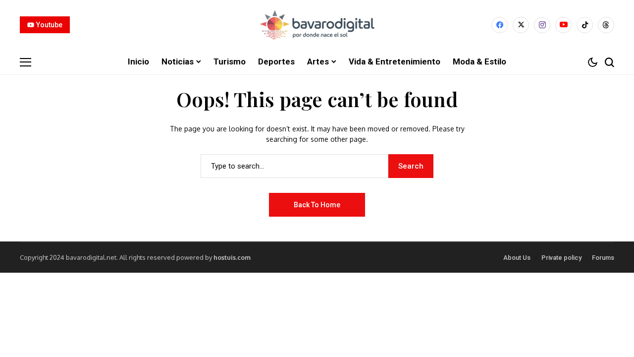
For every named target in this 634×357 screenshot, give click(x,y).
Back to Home (317, 205)
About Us (516, 257)
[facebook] (499, 25)
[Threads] (606, 25)
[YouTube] (563, 25)
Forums (603, 257)
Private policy (561, 257)
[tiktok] (585, 25)
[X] (521, 25)
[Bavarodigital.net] (317, 25)
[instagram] (542, 25)
